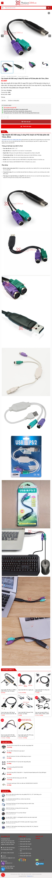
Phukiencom (29, 876)
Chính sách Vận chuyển (25, 844)
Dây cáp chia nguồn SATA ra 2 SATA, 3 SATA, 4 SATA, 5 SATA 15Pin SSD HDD (42, 714)
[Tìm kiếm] (48, 7)
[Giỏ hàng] (50, 2)
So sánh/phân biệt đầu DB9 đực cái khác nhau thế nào (18, 799)
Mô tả (3, 131)
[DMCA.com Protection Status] (40, 860)
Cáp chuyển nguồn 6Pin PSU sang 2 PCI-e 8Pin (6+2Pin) (25, 735)
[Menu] (2, 3)
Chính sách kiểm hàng (25, 853)
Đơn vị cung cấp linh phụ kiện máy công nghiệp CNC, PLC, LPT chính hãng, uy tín (23, 794)
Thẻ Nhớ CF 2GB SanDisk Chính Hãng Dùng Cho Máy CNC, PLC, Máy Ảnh (22, 826)
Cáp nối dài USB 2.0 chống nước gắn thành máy (42, 690)
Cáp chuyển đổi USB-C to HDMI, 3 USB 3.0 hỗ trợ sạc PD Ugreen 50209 (8, 691)
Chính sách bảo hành (25, 841)
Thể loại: (3, 97)
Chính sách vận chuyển (26, 874)
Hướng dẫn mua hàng (25, 839)
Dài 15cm (4, 100)
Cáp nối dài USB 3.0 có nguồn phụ (25, 689)
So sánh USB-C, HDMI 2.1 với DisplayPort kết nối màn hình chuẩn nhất (21, 817)
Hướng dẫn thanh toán (25, 855)
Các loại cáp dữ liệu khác (23, 76)
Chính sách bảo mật (25, 846)
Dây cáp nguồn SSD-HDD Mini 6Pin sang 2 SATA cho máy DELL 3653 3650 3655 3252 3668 (8, 736)
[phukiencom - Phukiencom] (26, 3)
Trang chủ (3, 76)
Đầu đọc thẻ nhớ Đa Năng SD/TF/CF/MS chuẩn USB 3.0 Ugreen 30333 (21, 822)
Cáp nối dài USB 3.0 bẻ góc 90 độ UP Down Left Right (25, 713)
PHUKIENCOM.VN (5, 839)
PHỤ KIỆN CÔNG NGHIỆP (12, 76)
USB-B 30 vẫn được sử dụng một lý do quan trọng (17, 808)
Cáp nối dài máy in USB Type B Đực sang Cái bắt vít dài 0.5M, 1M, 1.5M (8, 714)
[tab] (3, 131)
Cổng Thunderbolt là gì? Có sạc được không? (16, 812)
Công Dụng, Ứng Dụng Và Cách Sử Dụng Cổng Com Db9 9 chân (20, 803)
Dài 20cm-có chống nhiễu (13, 100)
